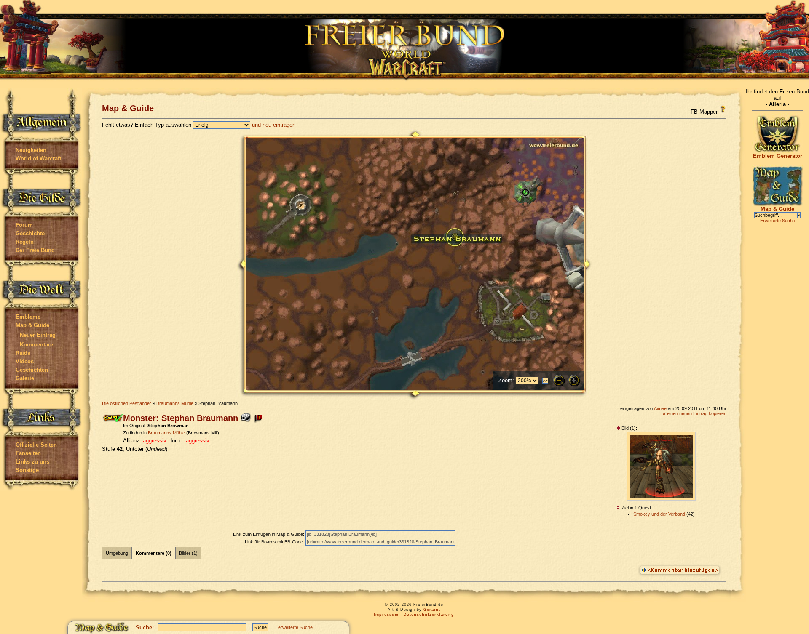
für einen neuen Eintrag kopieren (693, 413)
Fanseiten (28, 453)
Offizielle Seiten (36, 445)
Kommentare (36, 344)
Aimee (660, 408)
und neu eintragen (273, 125)
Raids (23, 353)
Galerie (25, 378)
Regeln (25, 242)
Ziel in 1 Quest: (636, 507)
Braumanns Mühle (174, 403)
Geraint (431, 609)
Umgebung (117, 553)
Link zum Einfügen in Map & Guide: (269, 534)
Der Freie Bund (35, 250)
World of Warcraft (38, 158)
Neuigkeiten (31, 150)
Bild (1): (628, 428)
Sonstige (27, 470)
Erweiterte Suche (777, 220)
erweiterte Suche (295, 627)
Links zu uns (32, 461)
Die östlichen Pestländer (126, 403)
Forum (24, 225)
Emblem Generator (777, 156)
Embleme (28, 317)
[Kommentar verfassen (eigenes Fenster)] (680, 570)
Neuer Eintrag (38, 335)
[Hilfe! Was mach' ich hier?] (722, 109)
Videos (25, 361)
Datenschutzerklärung (429, 615)
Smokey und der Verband (659, 514)
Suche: (145, 627)
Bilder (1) (188, 553)
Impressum (386, 615)
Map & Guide (32, 325)
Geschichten (32, 370)
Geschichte (30, 233)
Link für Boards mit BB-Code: (275, 541)
